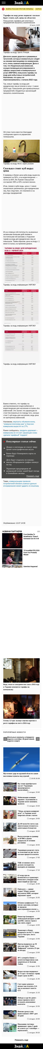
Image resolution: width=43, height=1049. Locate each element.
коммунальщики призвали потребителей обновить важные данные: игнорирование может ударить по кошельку (20, 483)
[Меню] (4, 3)
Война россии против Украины (19, 9)
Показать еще (32, 476)
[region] (21, 112)
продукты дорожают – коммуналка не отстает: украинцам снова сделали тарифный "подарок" (20, 433)
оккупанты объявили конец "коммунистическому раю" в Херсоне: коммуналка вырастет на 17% (19, 424)
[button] (5, 739)
